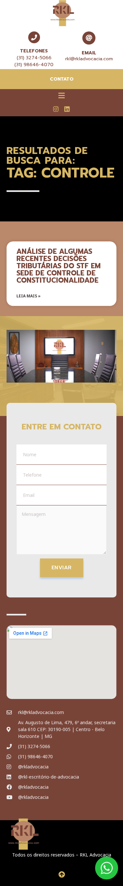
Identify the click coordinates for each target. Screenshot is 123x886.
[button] (61, 95)
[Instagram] (55, 108)
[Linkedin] (67, 108)
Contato (61, 79)
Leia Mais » (28, 296)
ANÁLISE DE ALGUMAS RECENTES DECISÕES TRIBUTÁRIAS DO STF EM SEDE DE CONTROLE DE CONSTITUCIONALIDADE (58, 266)
